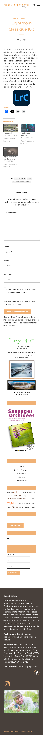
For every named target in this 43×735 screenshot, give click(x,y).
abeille (21, 503)
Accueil (31, 503)
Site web (7, 274)
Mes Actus (21, 474)
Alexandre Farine (27, 492)
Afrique (25, 496)
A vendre (21, 507)
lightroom (20, 179)
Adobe (17, 492)
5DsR (26, 507)
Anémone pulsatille (16, 498)
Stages (21, 477)
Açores (12, 503)
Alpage (9, 507)
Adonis (15, 507)
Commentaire (10, 212)
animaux (29, 499)
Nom (6, 247)
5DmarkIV (10, 496)
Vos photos (21, 481)
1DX (29, 507)
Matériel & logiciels (21, 18)
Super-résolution (21, 182)
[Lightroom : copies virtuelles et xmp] (10, 151)
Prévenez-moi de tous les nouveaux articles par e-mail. (20, 303)
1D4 (34, 492)
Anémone (10, 492)
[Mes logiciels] (10, 128)
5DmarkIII (26, 503)
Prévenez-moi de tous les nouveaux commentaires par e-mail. (20, 291)
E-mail (7, 260)
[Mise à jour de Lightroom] (27, 128)
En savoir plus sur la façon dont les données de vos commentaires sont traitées (21, 323)
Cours (21, 467)
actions (33, 507)
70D (33, 499)
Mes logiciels (7, 133)
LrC (29, 179)
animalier (17, 495)
